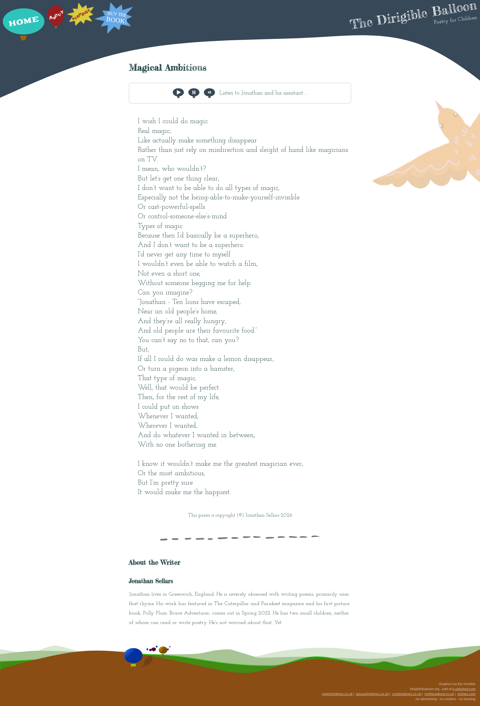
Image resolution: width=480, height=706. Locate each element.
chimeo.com (466, 694)
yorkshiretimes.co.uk (337, 694)
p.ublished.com (464, 689)
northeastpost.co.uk (439, 694)
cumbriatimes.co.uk (406, 694)
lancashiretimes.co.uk (372, 694)
